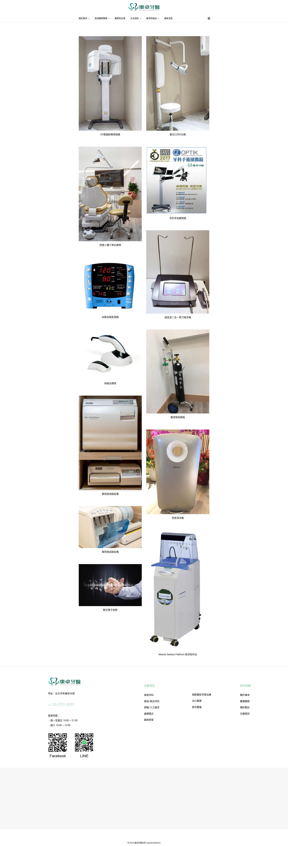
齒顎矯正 (149, 713)
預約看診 (245, 707)
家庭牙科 (149, 695)
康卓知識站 (151, 18)
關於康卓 (83, 18)
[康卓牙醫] (144, 10)
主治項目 (134, 18)
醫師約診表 (120, 18)
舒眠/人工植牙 (151, 707)
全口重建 (197, 700)
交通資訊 (245, 713)
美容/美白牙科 (151, 701)
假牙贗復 (197, 707)
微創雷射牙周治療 (201, 694)
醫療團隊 (245, 701)
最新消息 (168, 18)
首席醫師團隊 (101, 18)
